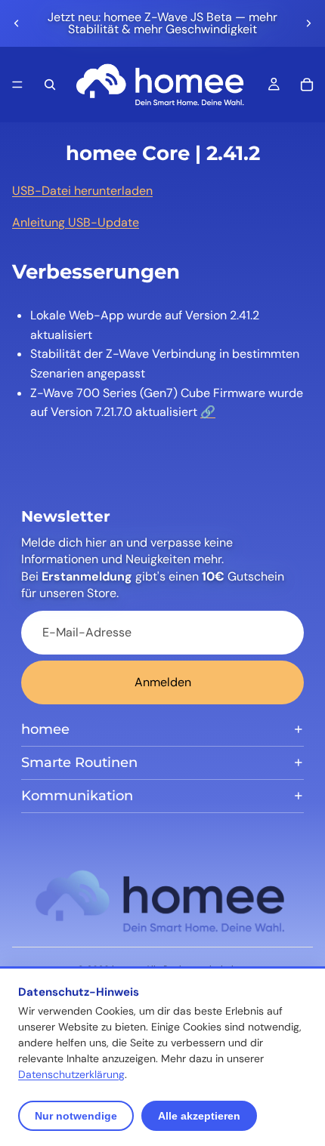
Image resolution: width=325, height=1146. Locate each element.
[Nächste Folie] (308, 23)
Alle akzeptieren (199, 1116)
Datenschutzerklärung (71, 1074)
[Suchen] (50, 84)
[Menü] (17, 84)
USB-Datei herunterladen (82, 191)
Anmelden (163, 682)
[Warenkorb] (306, 84)
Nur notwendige (76, 1116)
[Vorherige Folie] (16, 23)
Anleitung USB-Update (75, 222)
